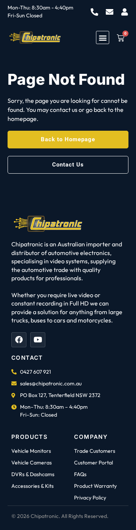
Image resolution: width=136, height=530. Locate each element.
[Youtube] (37, 339)
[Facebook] (18, 339)
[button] (102, 37)
